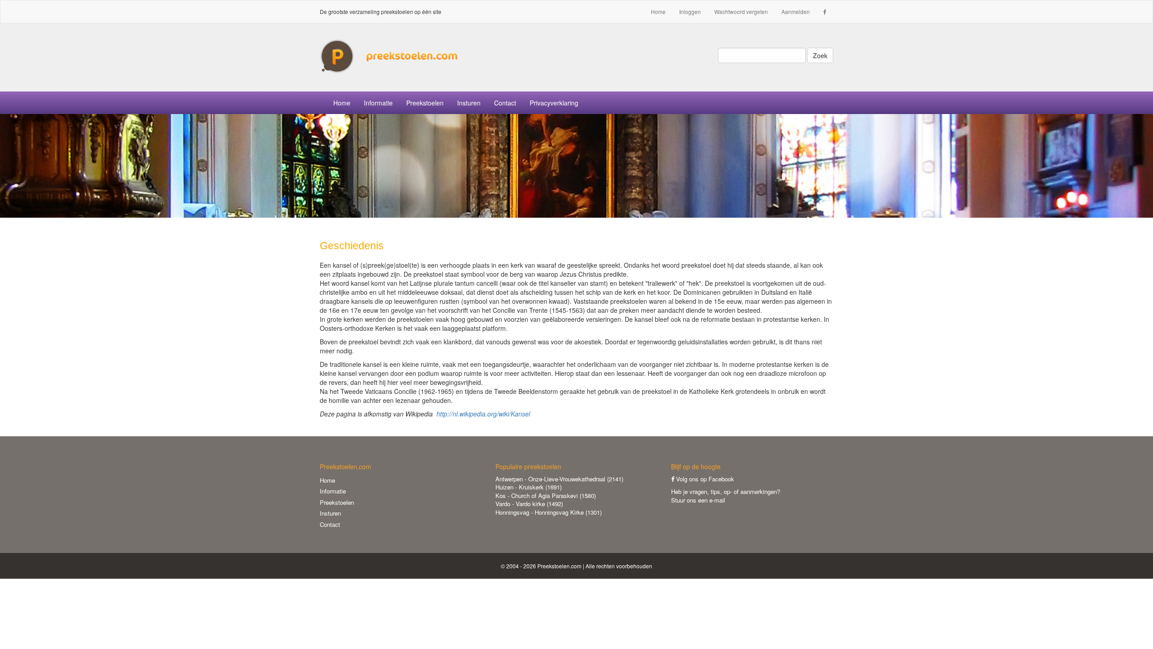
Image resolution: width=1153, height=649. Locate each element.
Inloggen (690, 11)
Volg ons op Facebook (704, 479)
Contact (505, 102)
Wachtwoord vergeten (741, 11)
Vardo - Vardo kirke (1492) (529, 503)
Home (658, 11)
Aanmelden (795, 11)
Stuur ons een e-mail (698, 500)
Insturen (469, 102)
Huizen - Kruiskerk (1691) (528, 487)
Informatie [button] (378, 102)
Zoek (820, 55)
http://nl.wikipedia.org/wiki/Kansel (483, 413)
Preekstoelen (425, 102)
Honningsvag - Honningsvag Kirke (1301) (548, 512)
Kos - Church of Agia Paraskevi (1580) (545, 495)
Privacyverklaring (554, 102)
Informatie (333, 491)
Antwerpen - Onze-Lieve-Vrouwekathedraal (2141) (559, 479)
